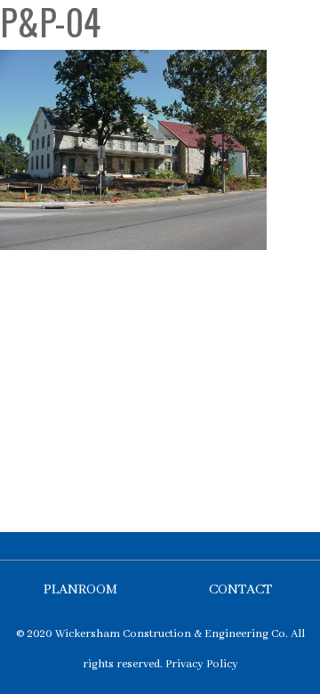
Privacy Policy (201, 664)
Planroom (80, 590)
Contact (240, 590)
